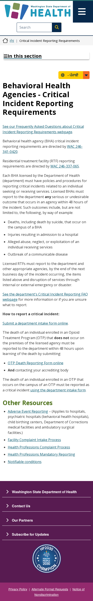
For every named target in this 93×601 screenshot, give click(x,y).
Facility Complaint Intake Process (34, 439)
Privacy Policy (17, 589)
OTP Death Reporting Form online (35, 363)
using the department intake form (58, 390)
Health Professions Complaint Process (39, 447)
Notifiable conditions (25, 461)
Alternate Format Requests (50, 589)
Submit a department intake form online (35, 323)
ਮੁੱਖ (12, 40)
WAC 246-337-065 (64, 166)
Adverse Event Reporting (28, 411)
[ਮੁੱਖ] (37, 11)
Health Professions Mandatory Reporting (41, 454)
